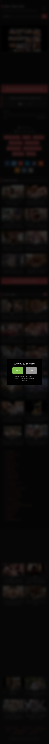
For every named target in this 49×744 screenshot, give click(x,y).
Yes (18, 370)
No (31, 370)
